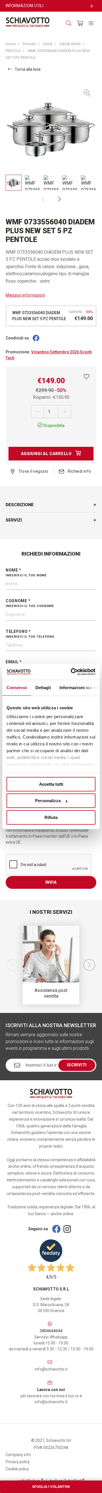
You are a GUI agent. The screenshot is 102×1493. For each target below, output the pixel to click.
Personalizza (48, 800)
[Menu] (91, 23)
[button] (89, 965)
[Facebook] (36, 338)
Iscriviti (77, 1065)
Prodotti (29, 44)
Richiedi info (79, 471)
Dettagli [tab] (43, 687)
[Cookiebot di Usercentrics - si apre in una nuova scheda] (71, 671)
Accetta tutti (51, 784)
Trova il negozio (32, 471)
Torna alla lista (28, 69)
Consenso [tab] (17, 687)
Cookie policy (17, 1469)
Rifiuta (51, 817)
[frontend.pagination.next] (59, 199)
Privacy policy (18, 1461)
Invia (51, 882)
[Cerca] (68, 23)
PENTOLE (13, 51)
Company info (18, 1454)
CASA (47, 44)
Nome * (26, 572)
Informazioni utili (24, 5)
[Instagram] (67, 1229)
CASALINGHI (70, 44)
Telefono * (30, 634)
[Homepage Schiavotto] (28, 22)
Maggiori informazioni (25, 295)
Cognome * (30, 603)
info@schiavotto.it (51, 1369)
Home (11, 44)
